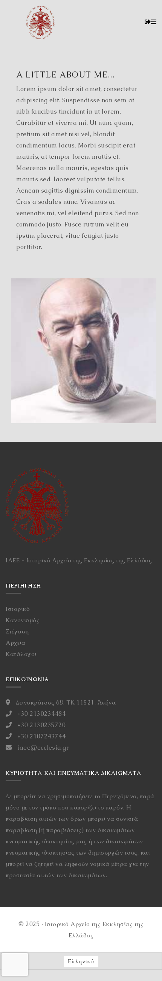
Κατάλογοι (21, 654)
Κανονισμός (23, 620)
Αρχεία (15, 643)
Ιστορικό (18, 609)
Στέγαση (17, 631)
